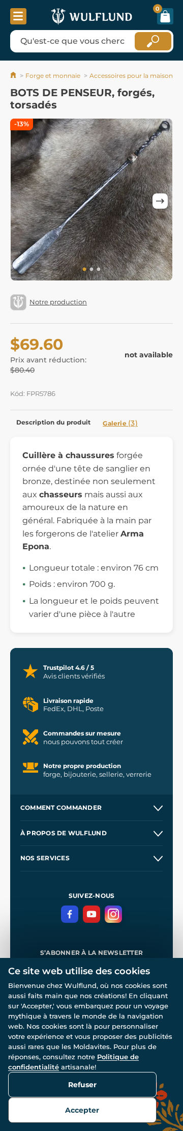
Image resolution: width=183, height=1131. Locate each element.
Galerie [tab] (120, 423)
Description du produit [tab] (53, 422)
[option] (91, 201)
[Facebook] (69, 914)
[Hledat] (153, 41)
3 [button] (99, 270)
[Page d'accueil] (14, 75)
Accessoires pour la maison (131, 75)
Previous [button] (22, 201)
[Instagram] (113, 914)
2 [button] (91, 270)
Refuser (82, 1084)
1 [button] (84, 270)
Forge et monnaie (52, 75)
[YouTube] (91, 914)
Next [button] (160, 201)
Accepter (82, 1110)
